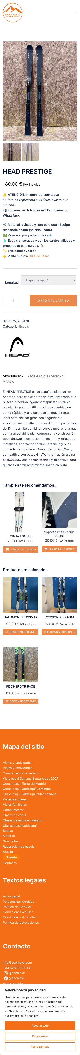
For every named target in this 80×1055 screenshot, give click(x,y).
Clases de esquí (14, 815)
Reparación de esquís (18, 846)
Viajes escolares (15, 799)
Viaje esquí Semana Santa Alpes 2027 (30, 778)
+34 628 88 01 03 (16, 968)
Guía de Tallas (39, 256)
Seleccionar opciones (20, 631)
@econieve (17, 973)
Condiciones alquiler (18, 912)
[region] (40, 1019)
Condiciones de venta (19, 917)
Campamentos (13, 810)
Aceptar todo (40, 1025)
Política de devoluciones (21, 922)
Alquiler (8, 852)
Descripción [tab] (13, 376)
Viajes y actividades (17, 763)
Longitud (12, 282)
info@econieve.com (17, 962)
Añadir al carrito (53, 300)
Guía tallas (10, 841)
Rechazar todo (40, 1046)
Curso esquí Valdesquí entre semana (29, 794)
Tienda (11, 857)
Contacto (10, 863)
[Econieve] (12, 12)
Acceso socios (13, 983)
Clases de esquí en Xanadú (22, 820)
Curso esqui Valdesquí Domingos (27, 789)
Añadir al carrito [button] (23, 549)
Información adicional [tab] (45, 376)
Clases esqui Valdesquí (20, 825)
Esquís (24, 326)
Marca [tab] (8, 381)
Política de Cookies (17, 907)
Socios (8, 831)
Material (9, 836)
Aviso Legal (11, 896)
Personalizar (40, 1036)
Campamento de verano (20, 773)
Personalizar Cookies (18, 901)
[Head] (17, 347)
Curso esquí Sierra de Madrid (24, 784)
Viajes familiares (15, 804)
